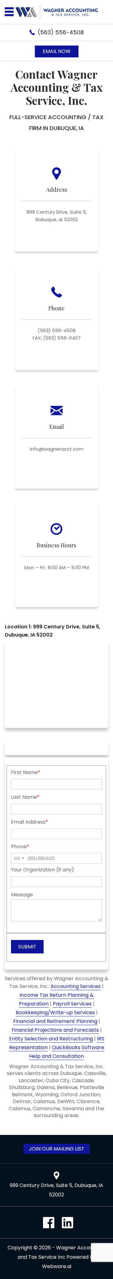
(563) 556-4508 (61, 32)
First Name (25, 772)
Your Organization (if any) (42, 869)
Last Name (25, 797)
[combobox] (18, 858)
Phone (20, 846)
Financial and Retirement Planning (55, 1021)
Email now (57, 51)
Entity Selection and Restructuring (51, 1038)
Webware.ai (56, 1266)
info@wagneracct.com (56, 449)
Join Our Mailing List (56, 1148)
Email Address (29, 822)
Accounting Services (76, 986)
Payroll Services (72, 1003)
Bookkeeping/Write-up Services (55, 1012)
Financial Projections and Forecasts (55, 1030)
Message (22, 894)
